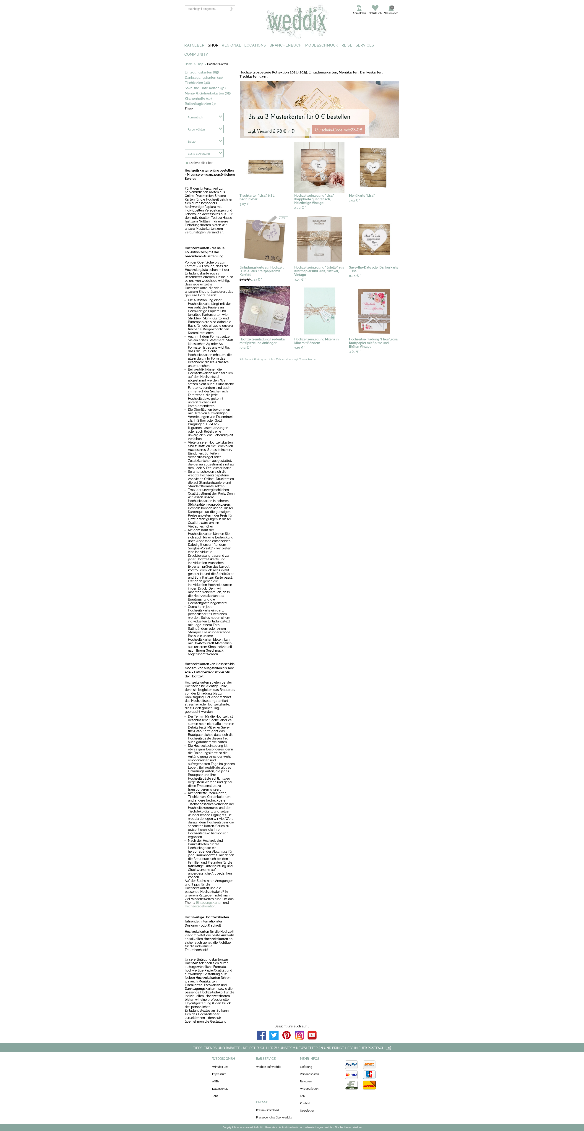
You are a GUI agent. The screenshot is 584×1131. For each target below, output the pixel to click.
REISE (347, 45)
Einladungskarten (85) (202, 72)
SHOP (213, 45)
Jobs (215, 1096)
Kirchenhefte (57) (198, 99)
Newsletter (307, 1110)
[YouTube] (312, 1035)
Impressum (219, 1074)
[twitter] (274, 1035)
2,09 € (300, 207)
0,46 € (355, 276)
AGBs (215, 1081)
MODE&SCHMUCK (321, 45)
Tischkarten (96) (197, 83)
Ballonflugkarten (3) (200, 104)
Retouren (306, 1081)
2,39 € (251, 279)
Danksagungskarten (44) (204, 78)
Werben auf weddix (268, 1066)
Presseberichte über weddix (274, 1117)
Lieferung (306, 1066)
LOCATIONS (255, 45)
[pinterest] (287, 1035)
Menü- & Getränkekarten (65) (208, 93)
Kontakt (305, 1103)
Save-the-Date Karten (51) (205, 88)
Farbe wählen (196, 129)
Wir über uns (220, 1066)
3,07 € (245, 204)
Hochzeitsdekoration (200, 906)
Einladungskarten (209, 902)
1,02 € (354, 200)
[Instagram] (299, 1035)
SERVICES (365, 45)
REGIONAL (231, 45)
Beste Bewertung (199, 153)
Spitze (192, 141)
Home (189, 64)
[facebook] (261, 1035)
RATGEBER (194, 45)
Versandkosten (309, 1074)
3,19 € (299, 348)
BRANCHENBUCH (285, 45)
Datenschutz (220, 1088)
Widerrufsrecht (309, 1088)
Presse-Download (267, 1110)
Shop (200, 64)
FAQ (302, 1096)
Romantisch (195, 117)
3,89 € (355, 351)
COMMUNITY (196, 54)
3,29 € (300, 279)
